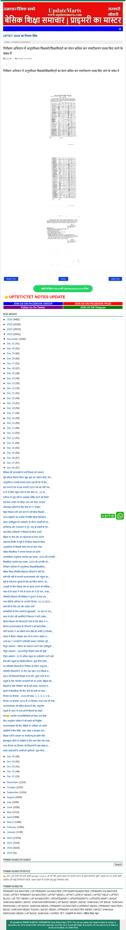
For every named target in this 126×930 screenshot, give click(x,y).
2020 (10, 847)
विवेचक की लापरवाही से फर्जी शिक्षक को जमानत (23, 472)
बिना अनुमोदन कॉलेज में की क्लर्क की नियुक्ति (22, 720)
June (10, 807)
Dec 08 (11, 457)
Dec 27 (11, 363)
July (9, 802)
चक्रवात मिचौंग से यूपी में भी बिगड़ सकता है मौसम (24, 542)
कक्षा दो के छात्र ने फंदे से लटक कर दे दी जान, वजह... (27, 591)
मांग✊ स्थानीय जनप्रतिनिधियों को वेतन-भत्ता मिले (24, 716)
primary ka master (24, 58)
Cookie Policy (73, 927)
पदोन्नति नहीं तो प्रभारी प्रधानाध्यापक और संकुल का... (26, 576)
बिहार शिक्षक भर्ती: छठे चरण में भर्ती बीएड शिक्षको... (24, 512)
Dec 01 (11, 776)
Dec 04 (11, 761)
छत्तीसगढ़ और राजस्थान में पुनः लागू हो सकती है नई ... (26, 527)
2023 (10, 334)
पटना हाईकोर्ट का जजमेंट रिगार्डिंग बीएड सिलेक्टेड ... (25, 517)
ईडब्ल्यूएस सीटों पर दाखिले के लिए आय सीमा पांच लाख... (27, 740)
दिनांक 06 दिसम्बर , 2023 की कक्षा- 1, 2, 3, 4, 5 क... (27, 696)
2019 (10, 852)
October (11, 787)
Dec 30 (11, 348)
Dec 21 (11, 393)
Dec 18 (11, 408)
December (13, 339)
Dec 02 (11, 771)
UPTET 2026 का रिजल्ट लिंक (20, 35)
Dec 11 (11, 443)
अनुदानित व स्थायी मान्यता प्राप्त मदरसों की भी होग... (26, 482)
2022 (10, 838)
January (11, 832)
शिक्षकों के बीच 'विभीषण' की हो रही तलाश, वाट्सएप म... (26, 686)
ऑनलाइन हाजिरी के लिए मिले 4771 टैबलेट (22, 507)
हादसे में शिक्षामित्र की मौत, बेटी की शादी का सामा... (25, 691)
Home (63, 279)
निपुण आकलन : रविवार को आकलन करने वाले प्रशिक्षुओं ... (28, 646)
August (11, 797)
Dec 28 (11, 358)
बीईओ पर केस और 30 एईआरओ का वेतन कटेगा (23, 537)
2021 (10, 842)
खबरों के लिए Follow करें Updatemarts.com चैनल (64, 288)
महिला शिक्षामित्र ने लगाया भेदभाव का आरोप (21, 551)
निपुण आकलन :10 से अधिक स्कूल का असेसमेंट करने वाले (28, 656)
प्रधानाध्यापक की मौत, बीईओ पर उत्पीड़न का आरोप (25, 725)
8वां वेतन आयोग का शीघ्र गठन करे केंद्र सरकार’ (24, 502)
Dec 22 (11, 388)
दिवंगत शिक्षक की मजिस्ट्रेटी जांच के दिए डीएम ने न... (26, 621)
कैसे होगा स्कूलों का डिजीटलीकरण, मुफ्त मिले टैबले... (25, 661)
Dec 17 (11, 413)
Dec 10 (11, 447)
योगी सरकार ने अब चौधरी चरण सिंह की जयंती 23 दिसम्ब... (28, 631)
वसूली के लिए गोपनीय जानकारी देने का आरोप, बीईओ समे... (28, 681)
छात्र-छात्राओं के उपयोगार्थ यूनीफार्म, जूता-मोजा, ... (25, 750)
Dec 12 (11, 438)
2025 (10, 324)
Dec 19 (11, 403)
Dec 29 (11, 353)
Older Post (115, 279)
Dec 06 (11, 467)
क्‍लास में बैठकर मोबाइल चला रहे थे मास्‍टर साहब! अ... (26, 636)
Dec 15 (11, 423)
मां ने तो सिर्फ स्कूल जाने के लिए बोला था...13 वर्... (25, 492)
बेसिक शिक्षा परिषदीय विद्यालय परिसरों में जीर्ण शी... (24, 571)
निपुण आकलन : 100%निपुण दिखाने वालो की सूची (24, 651)
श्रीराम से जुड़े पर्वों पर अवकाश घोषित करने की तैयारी (26, 497)
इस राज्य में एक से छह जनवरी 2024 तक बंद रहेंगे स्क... (27, 487)
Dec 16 (11, 418)
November (13, 782)
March (10, 822)
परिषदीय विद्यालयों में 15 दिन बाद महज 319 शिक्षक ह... (26, 671)
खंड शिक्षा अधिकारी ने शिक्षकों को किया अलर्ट (22, 532)
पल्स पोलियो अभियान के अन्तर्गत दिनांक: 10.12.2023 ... (27, 601)
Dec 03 (11, 766)
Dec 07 (11, 462)
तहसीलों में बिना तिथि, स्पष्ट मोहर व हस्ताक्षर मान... (24, 730)
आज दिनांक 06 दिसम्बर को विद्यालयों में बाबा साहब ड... (26, 745)
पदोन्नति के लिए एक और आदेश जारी (18, 606)
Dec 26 (11, 368)
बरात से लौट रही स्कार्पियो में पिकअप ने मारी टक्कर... (25, 616)
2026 (10, 319)
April (9, 817)
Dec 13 (11, 432)
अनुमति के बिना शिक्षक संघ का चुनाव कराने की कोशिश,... (27, 586)
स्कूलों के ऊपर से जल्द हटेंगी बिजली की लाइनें (22, 710)
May (9, 812)
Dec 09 (11, 452)
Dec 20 (11, 398)
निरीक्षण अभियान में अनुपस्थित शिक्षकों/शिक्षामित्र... (25, 566)
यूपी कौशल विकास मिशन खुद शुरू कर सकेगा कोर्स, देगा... (28, 477)
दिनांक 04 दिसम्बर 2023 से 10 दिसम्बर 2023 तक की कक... (29, 701)
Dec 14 (11, 428)
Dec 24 (11, 378)
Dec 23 (11, 383)
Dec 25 (11, 373)
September (13, 792)
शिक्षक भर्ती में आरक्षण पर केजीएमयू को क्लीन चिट (24, 735)
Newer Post (11, 279)
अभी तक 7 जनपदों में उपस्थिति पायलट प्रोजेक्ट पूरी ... (27, 641)
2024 (10, 329)
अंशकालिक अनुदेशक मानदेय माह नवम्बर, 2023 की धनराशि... (30, 557)
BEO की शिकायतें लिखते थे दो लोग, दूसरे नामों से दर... (27, 676)
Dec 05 (11, 756)
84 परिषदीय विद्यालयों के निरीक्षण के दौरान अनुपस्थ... (26, 666)
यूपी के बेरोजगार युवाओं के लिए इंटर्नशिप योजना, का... (26, 581)
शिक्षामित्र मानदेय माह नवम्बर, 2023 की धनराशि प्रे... (26, 561)
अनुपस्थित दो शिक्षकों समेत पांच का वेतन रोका (22, 546)
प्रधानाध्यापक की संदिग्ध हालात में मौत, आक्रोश (23, 705)
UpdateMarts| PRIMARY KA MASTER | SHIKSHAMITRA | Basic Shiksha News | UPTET (42, 922)
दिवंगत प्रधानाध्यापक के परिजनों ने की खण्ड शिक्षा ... (25, 626)
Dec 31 (11, 343)
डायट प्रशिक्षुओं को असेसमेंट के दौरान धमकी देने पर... (26, 522)
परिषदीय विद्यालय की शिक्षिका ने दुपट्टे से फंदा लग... (25, 596)
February (12, 827)
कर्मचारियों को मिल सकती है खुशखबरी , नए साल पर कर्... (28, 611)
